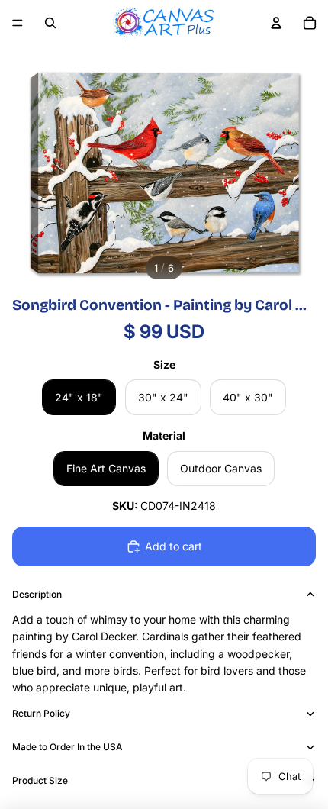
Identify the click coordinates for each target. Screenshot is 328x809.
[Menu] (17, 22)
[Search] (50, 23)
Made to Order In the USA (67, 747)
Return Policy (41, 713)
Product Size (40, 780)
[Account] (276, 23)
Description (37, 594)
